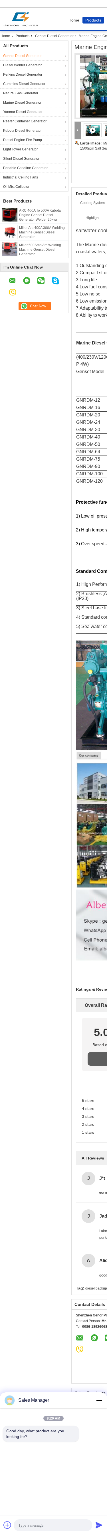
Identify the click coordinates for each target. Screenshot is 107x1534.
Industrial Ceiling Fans (20, 177)
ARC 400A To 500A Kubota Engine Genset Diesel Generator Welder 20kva (40, 215)
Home (73, 20)
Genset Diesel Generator (54, 36)
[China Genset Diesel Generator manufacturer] (22, 18)
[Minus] (99, 1400)
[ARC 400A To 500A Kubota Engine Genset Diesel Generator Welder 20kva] (9, 214)
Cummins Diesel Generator (24, 84)
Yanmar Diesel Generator (23, 112)
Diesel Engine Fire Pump (22, 140)
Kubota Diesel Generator (22, 131)
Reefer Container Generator (25, 121)
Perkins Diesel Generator (22, 74)
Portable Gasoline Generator (25, 168)
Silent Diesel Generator (21, 159)
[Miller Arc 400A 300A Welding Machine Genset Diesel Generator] (9, 232)
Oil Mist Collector (16, 187)
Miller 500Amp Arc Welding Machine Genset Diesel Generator (40, 249)
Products (93, 20)
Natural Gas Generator (20, 93)
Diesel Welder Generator (22, 65)
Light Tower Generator (20, 149)
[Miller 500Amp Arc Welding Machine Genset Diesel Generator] (9, 249)
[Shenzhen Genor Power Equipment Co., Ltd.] (78, 130)
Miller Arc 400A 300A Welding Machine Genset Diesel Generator (42, 232)
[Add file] (7, 1525)
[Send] (99, 1525)
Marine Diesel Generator (22, 103)
